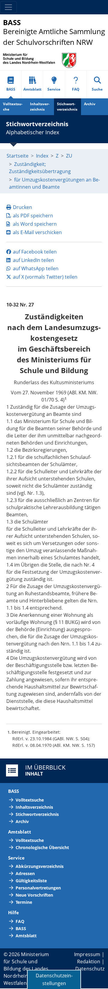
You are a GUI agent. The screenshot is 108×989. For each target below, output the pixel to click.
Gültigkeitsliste (31, 880)
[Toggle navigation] (8, 7)
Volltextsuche (12, 106)
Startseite (17, 155)
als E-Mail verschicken (37, 232)
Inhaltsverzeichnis (40, 106)
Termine (24, 902)
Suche (97, 89)
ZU (69, 155)
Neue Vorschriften (34, 895)
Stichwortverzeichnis (67, 106)
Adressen (25, 873)
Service (53, 89)
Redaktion (88, 961)
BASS (10, 89)
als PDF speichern (33, 215)
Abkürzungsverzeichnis (40, 866)
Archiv (89, 103)
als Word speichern (35, 224)
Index (42, 155)
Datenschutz (89, 968)
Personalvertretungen (38, 888)
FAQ (76, 89)
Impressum (87, 954)
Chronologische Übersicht (42, 847)
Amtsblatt (32, 89)
